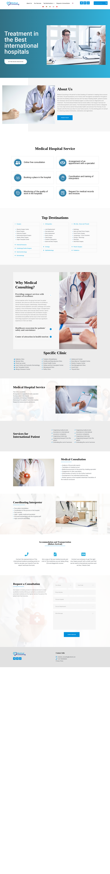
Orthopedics (48, 224)
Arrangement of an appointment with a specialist (82, 162)
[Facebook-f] (81, 2)
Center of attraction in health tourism (31, 337)
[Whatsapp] (88, 2)
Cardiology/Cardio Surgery (24, 248)
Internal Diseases (22, 244)
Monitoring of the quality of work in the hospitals (36, 192)
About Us (29, 3)
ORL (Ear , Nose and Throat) (81, 224)
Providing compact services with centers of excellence (29, 295)
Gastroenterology (22, 252)
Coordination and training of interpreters (81, 177)
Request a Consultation (63, 3)
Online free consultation (34, 162)
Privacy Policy (65, 117)
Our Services (37, 3)
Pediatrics (76, 250)
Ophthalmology (49, 250)
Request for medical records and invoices (81, 192)
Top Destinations (48, 3)
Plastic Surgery (78, 246)
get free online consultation (15, 61)
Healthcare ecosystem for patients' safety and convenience (30, 329)
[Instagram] (84, 2)
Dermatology (20, 255)
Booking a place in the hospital (37, 177)
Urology (47, 246)
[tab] (26, 224)
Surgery (19, 224)
